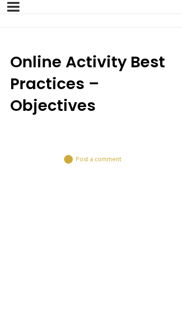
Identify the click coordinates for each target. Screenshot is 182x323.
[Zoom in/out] (13, 220)
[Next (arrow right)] (41, 236)
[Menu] (13, 7)
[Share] (69, 220)
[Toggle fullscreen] (41, 220)
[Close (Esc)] (97, 220)
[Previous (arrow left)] (13, 236)
